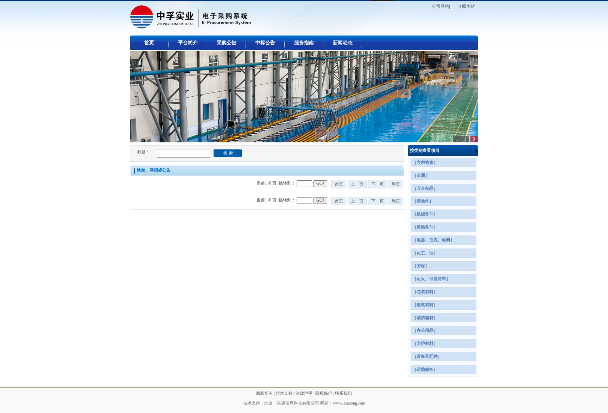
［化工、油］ (425, 253)
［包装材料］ (425, 291)
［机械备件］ (425, 214)
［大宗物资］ (425, 162)
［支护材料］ (425, 343)
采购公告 (226, 42)
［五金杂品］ (425, 188)
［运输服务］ (425, 369)
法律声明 (305, 393)
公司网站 (440, 6)
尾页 (396, 184)
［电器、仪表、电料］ (433, 240)
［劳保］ (420, 265)
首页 (149, 42)
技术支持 (285, 393)
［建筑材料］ (425, 304)
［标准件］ (422, 201)
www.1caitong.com (349, 403)
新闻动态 (343, 42)
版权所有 (265, 393)
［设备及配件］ (427, 356)
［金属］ (420, 175)
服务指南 (304, 42)
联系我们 (343, 393)
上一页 (357, 184)
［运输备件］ (425, 227)
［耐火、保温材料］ (431, 278)
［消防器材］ (425, 317)
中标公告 (265, 42)
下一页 (377, 184)
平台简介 (188, 42)
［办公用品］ (425, 330)
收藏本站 (466, 6)
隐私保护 (324, 393)
